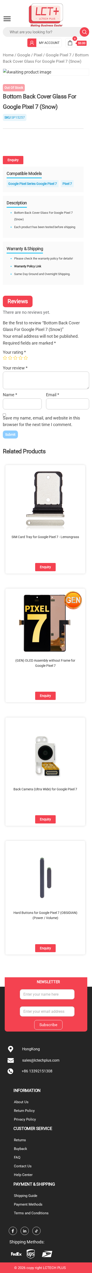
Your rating (14, 352)
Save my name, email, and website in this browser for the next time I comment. (41, 421)
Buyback (20, 1149)
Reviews (18, 301)
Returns (20, 1140)
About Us (21, 1102)
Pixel (38, 55)
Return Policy (24, 1111)
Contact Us (23, 1166)
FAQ (17, 1157)
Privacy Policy (25, 1119)
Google (23, 55)
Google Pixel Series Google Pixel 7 (32, 184)
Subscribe (48, 1024)
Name (10, 394)
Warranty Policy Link (27, 266)
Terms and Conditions (31, 1213)
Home (8, 55)
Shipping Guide (25, 1196)
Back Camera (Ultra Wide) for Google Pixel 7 (45, 789)
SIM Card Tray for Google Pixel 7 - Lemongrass (45, 537)
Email (52, 394)
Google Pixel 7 (58, 55)
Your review (15, 367)
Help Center (23, 1175)
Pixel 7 (67, 184)
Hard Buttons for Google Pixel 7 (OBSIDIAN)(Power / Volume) (45, 915)
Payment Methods (28, 1204)
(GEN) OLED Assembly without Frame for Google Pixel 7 (45, 663)
